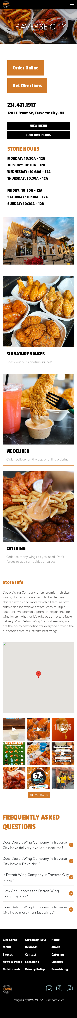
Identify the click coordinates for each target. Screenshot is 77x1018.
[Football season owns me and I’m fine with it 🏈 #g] (63, 753)
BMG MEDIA (35, 999)
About (55, 947)
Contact (30, 954)
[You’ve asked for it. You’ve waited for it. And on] (63, 729)
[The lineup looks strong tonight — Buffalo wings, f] (38, 753)
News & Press (12, 962)
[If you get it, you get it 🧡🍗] (38, 729)
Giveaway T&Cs (36, 940)
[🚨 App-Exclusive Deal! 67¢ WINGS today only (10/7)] (38, 778)
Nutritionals (11, 969)
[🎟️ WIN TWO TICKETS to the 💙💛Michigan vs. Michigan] (14, 753)
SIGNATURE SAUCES (25, 354)
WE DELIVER (17, 451)
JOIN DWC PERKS (38, 135)
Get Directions (27, 86)
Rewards (31, 947)
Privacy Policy (35, 969)
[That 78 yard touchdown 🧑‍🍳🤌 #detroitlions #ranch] (14, 729)
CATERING (16, 548)
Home (55, 940)
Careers (57, 962)
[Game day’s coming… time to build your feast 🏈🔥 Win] (14, 778)
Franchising (59, 969)
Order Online (25, 68)
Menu (7, 947)
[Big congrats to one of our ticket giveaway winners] (63, 778)
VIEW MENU (38, 126)
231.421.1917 (21, 105)
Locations (32, 962)
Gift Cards (10, 940)
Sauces (8, 954)
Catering (57, 954)
